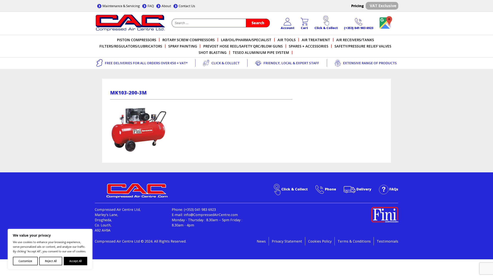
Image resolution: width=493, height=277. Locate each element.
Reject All (51, 261)
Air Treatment (316, 40)
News (261, 241)
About (166, 6)
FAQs (393, 189)
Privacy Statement (287, 241)
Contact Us (187, 6)
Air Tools (287, 40)
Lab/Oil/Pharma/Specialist (246, 40)
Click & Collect (326, 28)
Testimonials (387, 241)
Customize (25, 261)
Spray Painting (182, 46)
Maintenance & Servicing (121, 6)
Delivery (363, 189)
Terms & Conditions (354, 241)
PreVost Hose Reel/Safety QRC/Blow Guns (243, 46)
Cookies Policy (320, 241)
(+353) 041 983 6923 (358, 28)
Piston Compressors (136, 40)
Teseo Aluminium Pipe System (261, 52)
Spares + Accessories (308, 46)
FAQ (151, 6)
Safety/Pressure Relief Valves (363, 46)
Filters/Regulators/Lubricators (130, 46)
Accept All (75, 261)
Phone (330, 189)
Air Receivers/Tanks (355, 40)
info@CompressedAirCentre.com (211, 214)
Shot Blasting (212, 52)
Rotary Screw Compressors (188, 40)
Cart (304, 28)
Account (287, 28)
